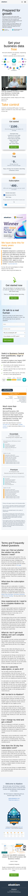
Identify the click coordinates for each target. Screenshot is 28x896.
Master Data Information (7, 594)
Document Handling (8, 596)
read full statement (12, 263)
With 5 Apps (8, 197)
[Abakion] (4, 2)
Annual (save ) (11, 195)
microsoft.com (6, 424)
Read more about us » (14, 800)
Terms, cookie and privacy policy (14, 892)
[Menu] (25, 2)
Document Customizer (19, 594)
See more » (14, 875)
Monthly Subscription (10, 192)
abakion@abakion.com (14, 798)
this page (19, 565)
